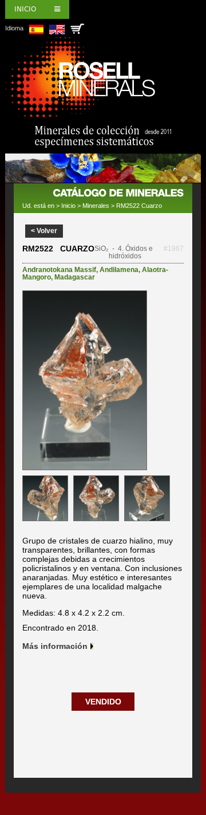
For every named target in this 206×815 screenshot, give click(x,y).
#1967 (174, 249)
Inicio (25, 9)
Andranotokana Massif (59, 270)
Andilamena (119, 270)
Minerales (95, 205)
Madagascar (74, 277)
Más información (55, 646)
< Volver (44, 231)
